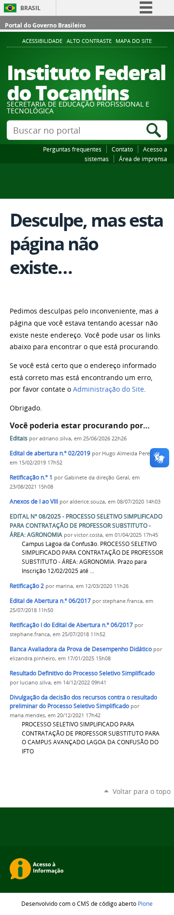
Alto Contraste (89, 41)
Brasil (30, 8)
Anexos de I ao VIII (34, 501)
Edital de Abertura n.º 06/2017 (50, 601)
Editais (19, 438)
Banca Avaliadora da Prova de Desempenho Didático (81, 649)
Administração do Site (108, 389)
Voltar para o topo (142, 791)
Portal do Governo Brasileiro (45, 25)
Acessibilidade (42, 41)
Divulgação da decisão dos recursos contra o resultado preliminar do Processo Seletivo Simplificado (83, 701)
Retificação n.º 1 (31, 477)
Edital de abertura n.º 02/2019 (50, 453)
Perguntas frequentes (72, 149)
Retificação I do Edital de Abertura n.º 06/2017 (71, 625)
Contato (122, 149)
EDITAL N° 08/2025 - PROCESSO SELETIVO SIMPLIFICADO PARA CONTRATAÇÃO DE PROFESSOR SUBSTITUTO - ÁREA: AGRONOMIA (86, 525)
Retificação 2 (27, 586)
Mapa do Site (134, 41)
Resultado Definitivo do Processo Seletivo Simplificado (82, 673)
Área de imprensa (143, 159)
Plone (145, 903)
